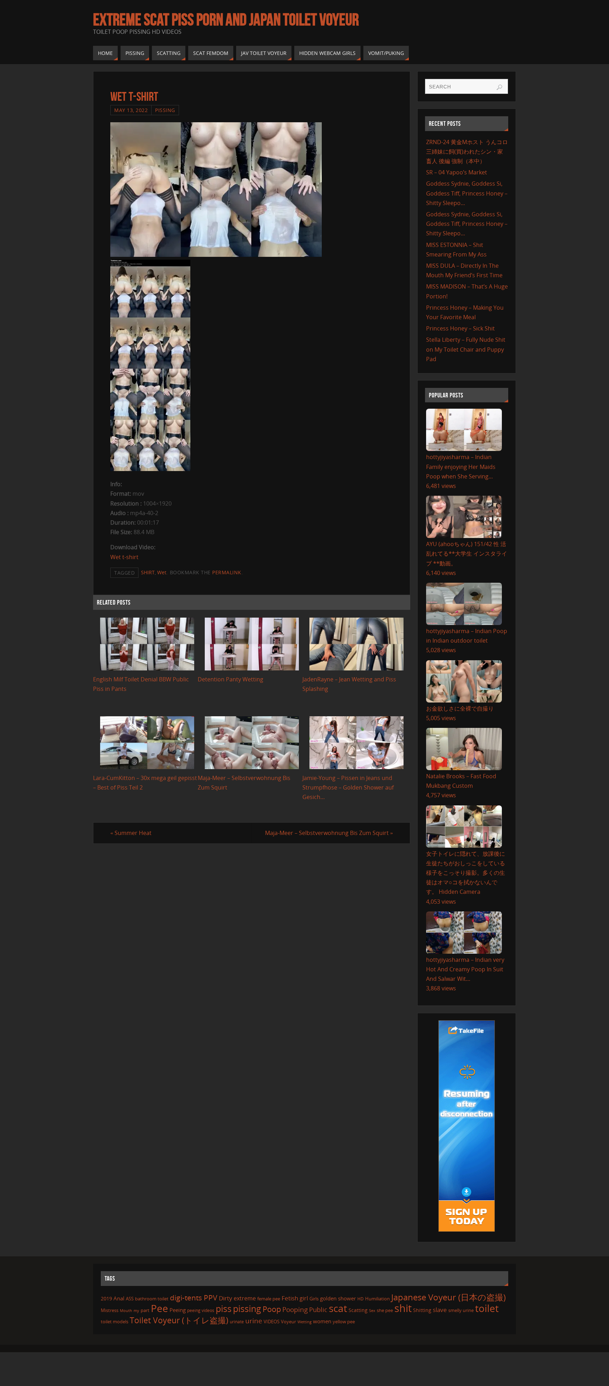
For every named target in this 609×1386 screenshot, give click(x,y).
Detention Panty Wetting (230, 679)
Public (318, 1309)
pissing (247, 1308)
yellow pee (344, 1321)
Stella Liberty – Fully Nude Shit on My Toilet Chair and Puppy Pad (465, 349)
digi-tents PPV (193, 1298)
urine (253, 1320)
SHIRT (148, 572)
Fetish (290, 1298)
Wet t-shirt (124, 557)
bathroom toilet (151, 1298)
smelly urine (461, 1310)
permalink (226, 572)
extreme (245, 1298)
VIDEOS (271, 1321)
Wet (161, 572)
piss (224, 1308)
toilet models (114, 1321)
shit (403, 1308)
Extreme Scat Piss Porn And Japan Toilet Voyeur (226, 19)
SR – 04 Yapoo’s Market (456, 172)
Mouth (126, 1310)
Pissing (165, 110)
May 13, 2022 (131, 110)
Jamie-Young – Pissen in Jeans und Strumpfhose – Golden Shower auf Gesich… (348, 787)
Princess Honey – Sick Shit (460, 328)
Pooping (295, 1309)
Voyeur (288, 1321)
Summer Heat (131, 833)
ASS (130, 1298)
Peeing (178, 1309)
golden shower (338, 1298)
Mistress (109, 1310)
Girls (314, 1298)
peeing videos (200, 1310)
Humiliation (377, 1298)
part (145, 1310)
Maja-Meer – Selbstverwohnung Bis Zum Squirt (329, 833)
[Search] (499, 87)
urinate (237, 1321)
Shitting (422, 1310)
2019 (106, 1298)
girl (304, 1298)
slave (440, 1310)
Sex (372, 1310)
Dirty (225, 1298)
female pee (268, 1298)
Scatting (358, 1310)
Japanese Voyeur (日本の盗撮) (448, 1297)
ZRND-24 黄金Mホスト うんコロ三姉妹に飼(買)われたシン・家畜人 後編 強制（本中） (467, 151)
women (322, 1321)
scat (338, 1308)
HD (360, 1299)
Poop (272, 1309)
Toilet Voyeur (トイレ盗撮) (179, 1320)
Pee (159, 1308)
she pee (385, 1310)
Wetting (304, 1321)
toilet (487, 1308)
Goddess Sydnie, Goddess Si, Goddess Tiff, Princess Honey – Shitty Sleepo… (467, 193)
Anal (118, 1298)
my (136, 1310)
